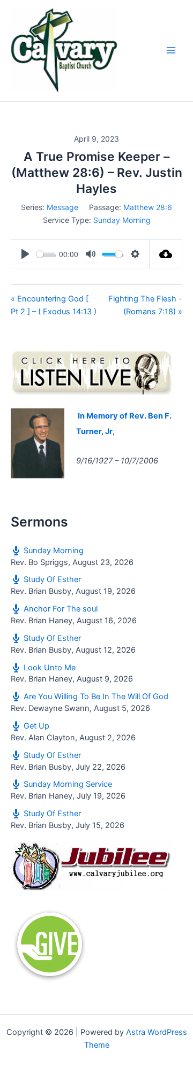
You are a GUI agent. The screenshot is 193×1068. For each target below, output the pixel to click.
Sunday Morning (122, 220)
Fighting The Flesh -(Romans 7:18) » (145, 305)
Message (62, 207)
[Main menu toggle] (171, 51)
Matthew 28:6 (147, 207)
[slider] (45, 254)
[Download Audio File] (166, 253)
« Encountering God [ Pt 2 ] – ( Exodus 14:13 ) (53, 305)
